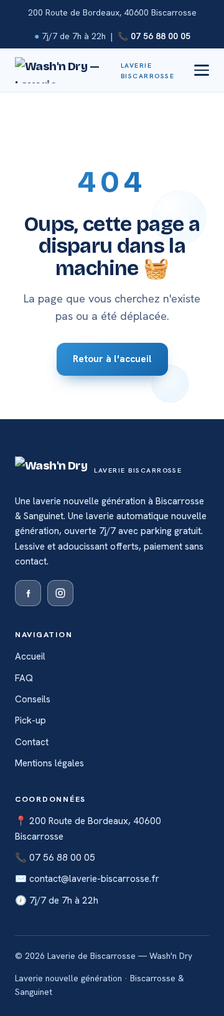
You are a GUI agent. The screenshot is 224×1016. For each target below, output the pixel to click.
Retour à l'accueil (112, 359)
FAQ (24, 678)
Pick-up (30, 720)
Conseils (32, 699)
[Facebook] (28, 593)
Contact (32, 742)
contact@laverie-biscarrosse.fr (94, 879)
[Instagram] (60, 593)
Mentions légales (49, 763)
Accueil (30, 656)
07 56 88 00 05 (62, 857)
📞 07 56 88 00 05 (154, 36)
